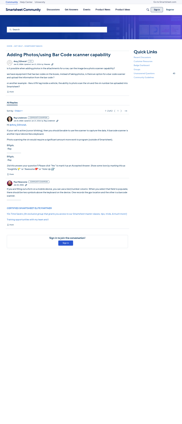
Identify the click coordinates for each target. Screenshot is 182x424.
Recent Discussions (142, 57)
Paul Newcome (20, 182)
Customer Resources (143, 61)
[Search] (147, 9)
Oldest (18, 111)
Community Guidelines (144, 77)
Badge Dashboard (141, 65)
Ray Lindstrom (20, 118)
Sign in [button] (66, 243)
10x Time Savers (67, 213)
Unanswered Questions (154, 73)
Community (12, 2)
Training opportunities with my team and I (28, 219)
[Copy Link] (52, 64)
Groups (137, 69)
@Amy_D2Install (18, 124)
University (40, 2)
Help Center (26, 2)
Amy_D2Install (20, 61)
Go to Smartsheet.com (164, 2)
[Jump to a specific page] (125, 111)
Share (10, 92)
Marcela (47, 64)
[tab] (12, 102)
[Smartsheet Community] (23, 10)
